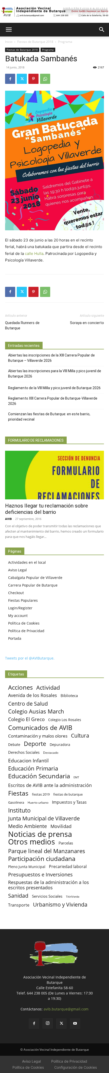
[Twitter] (22, 79)
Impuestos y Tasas (69, 802)
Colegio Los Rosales (64, 719)
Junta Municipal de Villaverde (44, 818)
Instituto (19, 810)
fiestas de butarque (68, 794)
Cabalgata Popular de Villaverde (35, 577)
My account (18, 615)
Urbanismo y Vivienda (60, 904)
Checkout (16, 592)
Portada (14, 638)
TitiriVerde (72, 896)
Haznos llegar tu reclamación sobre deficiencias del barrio (46, 509)
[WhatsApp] (45, 79)
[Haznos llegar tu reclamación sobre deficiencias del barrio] (54, 475)
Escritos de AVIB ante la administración (50, 785)
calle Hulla (34, 253)
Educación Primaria (33, 768)
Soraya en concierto (87, 323)
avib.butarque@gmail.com (66, 1009)
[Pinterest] (33, 79)
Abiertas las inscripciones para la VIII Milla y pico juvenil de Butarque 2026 (54, 373)
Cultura (80, 735)
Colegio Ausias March (36, 711)
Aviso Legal (17, 570)
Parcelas (66, 842)
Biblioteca (69, 695)
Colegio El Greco (26, 719)
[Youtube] (75, 1024)
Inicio (8, 42)
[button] (9, 29)
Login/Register (20, 608)
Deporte (35, 743)
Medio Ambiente (27, 826)
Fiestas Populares (23, 600)
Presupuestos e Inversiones (40, 874)
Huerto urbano (38, 802)
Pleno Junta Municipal (26, 866)
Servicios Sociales (47, 896)
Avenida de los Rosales (32, 695)
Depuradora (60, 744)
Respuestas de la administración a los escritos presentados (48, 885)
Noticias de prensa (40, 834)
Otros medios (31, 841)
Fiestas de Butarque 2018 (35, 42)
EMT (76, 777)
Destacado (50, 752)
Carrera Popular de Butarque (33, 585)
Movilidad (60, 826)
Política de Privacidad (26, 630)
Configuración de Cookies (75, 1067)
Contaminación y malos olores (37, 736)
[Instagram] (48, 1023)
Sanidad (18, 895)
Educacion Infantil (28, 760)
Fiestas (18, 793)
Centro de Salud (28, 703)
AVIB (8, 519)
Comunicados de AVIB (40, 727)
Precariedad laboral (68, 866)
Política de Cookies (24, 623)
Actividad (48, 687)
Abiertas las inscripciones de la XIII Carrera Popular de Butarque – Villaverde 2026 (51, 358)
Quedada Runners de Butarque (22, 325)
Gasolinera (16, 802)
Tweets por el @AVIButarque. (30, 658)
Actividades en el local (27, 562)
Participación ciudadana (41, 858)
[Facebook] (10, 79)
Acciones (20, 687)
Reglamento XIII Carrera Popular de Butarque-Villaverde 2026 (52, 401)
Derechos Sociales (24, 752)
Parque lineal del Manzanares (46, 851)
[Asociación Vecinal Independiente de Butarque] (54, 11)
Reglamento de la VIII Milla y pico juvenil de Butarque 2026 (54, 388)
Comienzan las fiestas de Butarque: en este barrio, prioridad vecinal (49, 416)
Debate (14, 744)
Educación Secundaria (39, 776)
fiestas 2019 (41, 794)
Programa (65, 42)
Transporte (18, 905)
